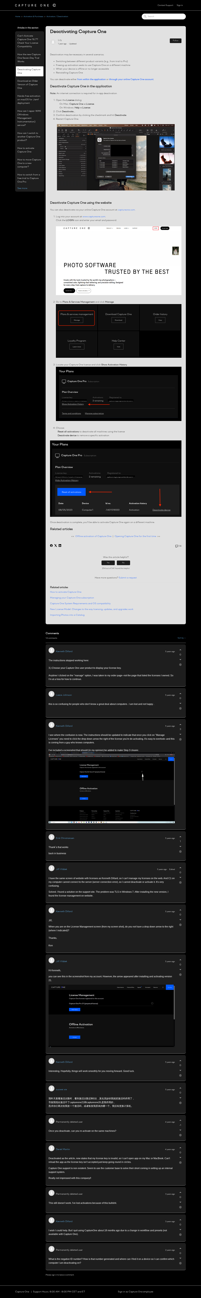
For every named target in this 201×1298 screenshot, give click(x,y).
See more (22, 188)
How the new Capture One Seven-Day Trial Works (28, 58)
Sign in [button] (180, 5)
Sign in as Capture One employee (135, 1292)
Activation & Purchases (33, 17)
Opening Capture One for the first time (135, 536)
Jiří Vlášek (61, 869)
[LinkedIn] (60, 545)
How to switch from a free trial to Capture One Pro (28, 178)
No (123, 563)
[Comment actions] (180, 664)
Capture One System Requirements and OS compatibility (80, 603)
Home (17, 17)
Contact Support (165, 5)
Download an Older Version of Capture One (27, 84)
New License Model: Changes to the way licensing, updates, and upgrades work (91, 609)
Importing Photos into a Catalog (67, 615)
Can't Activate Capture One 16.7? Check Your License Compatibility (27, 41)
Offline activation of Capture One (93, 536)
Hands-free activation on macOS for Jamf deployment (28, 99)
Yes (108, 563)
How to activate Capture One (25, 150)
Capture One (22, 1292)
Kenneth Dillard (64, 651)
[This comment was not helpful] (180, 659)
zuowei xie (61, 1089)
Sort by (181, 638)
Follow (175, 41)
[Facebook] (51, 545)
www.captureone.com (94, 216)
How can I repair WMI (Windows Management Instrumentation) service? (29, 118)
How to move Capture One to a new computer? (29, 163)
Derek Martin (63, 1149)
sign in (54, 1275)
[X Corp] (55, 545)
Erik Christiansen (65, 838)
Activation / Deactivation (57, 17)
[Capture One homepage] (35, 5)
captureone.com (126, 210)
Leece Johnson (64, 695)
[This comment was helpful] (180, 650)
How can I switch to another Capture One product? (28, 137)
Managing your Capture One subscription (72, 598)
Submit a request (128, 578)
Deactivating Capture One (28, 71)
